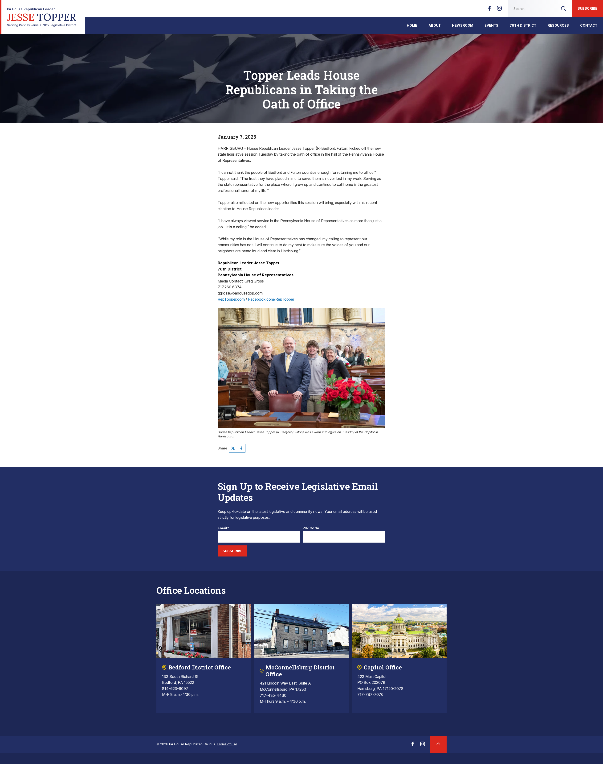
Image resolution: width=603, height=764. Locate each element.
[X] (233, 448)
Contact (588, 25)
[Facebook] (489, 9)
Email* (223, 528)
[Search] (563, 8)
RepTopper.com (231, 299)
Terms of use (227, 744)
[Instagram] (499, 9)
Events (491, 25)
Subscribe (587, 8)
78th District (523, 25)
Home (412, 25)
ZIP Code (311, 528)
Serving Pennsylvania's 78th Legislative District (41, 17)
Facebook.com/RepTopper (271, 299)
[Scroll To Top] (438, 744)
